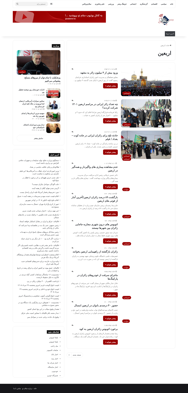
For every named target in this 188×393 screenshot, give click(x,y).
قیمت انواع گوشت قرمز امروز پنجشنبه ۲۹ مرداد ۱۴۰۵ (38, 285)
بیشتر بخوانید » (110, 86)
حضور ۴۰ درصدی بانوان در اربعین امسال (96, 305)
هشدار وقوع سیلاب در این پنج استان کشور (43, 309)
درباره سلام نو (27, 388)
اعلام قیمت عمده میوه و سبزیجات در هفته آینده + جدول (38, 196)
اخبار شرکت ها (53, 363)
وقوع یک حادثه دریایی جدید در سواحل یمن (43, 317)
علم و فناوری (99, 4)
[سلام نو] (165, 19)
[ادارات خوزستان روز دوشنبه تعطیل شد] (53, 93)
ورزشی (111, 4)
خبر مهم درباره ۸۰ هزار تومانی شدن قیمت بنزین (40, 211)
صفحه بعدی (77, 355)
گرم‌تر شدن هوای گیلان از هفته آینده (45, 188)
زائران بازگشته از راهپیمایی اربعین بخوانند (95, 251)
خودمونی (55, 371)
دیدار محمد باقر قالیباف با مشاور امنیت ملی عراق (40, 313)
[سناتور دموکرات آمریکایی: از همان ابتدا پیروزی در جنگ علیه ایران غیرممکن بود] (53, 104)
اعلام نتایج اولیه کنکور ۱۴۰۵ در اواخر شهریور (42, 200)
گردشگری (144, 4)
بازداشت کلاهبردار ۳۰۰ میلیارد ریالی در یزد (43, 281)
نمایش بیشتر (38, 138)
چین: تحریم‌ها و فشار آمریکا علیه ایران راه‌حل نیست (39, 192)
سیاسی (164, 4)
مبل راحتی (54, 346)
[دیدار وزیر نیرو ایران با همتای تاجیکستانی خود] (53, 128)
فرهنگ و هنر (121, 4)
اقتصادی (154, 4)
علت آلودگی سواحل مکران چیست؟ (45, 184)
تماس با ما (17, 388)
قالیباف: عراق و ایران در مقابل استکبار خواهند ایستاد (39, 221)
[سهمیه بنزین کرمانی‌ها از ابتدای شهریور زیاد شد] (53, 117)
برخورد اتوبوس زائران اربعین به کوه (99, 328)
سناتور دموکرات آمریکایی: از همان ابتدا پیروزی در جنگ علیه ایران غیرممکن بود (31, 103)
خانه (171, 4)
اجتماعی (133, 4)
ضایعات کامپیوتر (52, 350)
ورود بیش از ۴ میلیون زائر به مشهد (99, 72)
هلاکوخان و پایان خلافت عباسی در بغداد (44, 167)
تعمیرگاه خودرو (52, 375)
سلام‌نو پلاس (86, 4)
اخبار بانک (54, 354)
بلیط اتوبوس (53, 337)
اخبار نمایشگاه (53, 367)
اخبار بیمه (54, 359)
